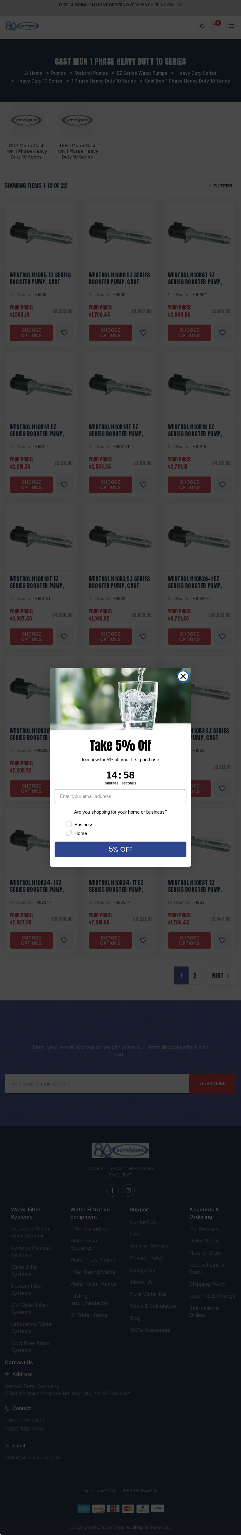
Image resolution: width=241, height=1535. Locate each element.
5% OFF (120, 849)
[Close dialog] (183, 676)
